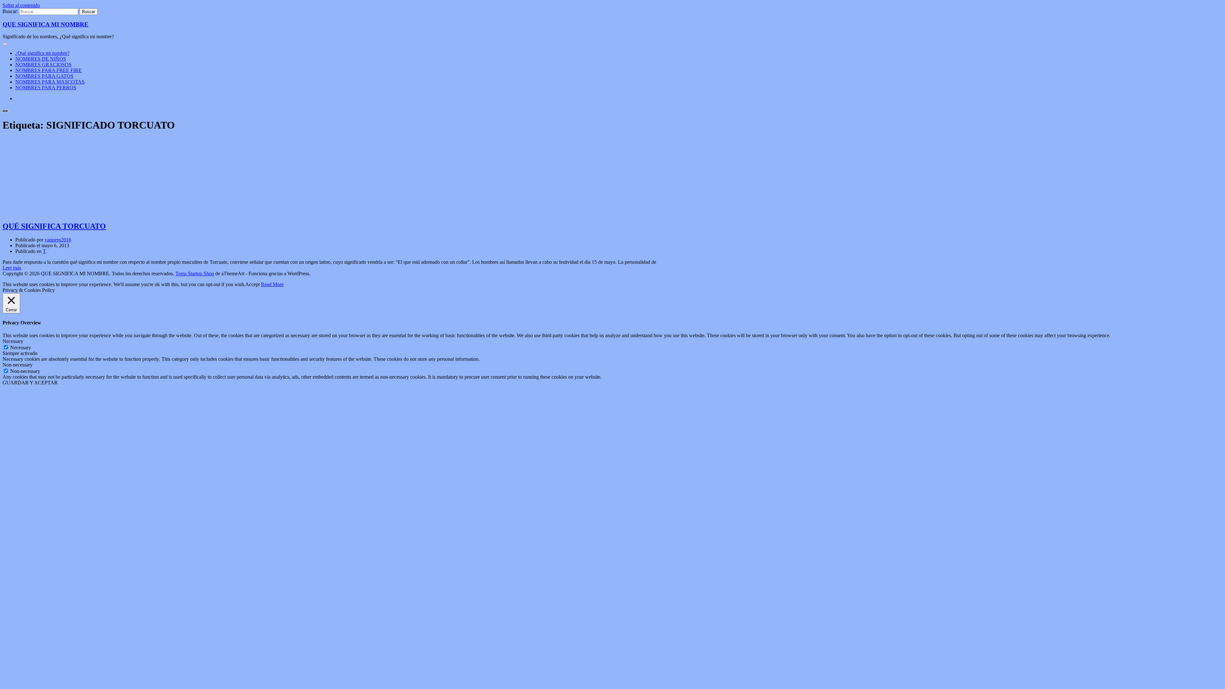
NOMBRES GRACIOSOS (43, 64)
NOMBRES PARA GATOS (44, 76)
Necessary (20, 347)
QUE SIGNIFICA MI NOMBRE (45, 24)
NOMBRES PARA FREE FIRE (48, 70)
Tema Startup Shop (194, 273)
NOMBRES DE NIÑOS (40, 59)
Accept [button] (252, 284)
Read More (272, 284)
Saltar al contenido (21, 5)
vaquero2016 (58, 239)
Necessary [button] (13, 341)
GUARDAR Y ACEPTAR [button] (30, 382)
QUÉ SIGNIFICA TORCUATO (54, 226)
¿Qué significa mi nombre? (42, 53)
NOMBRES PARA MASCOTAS (50, 82)
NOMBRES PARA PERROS (45, 87)
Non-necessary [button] (18, 364)
